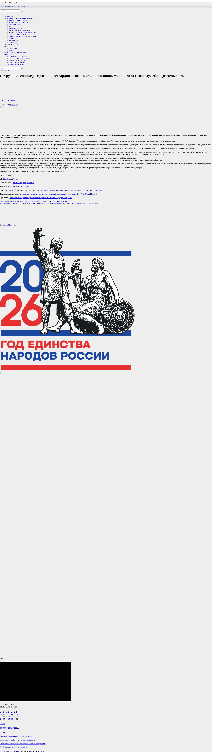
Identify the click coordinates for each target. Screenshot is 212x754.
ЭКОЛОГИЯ (14, 42)
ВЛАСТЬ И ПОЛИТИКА (18, 22)
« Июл (2, 724)
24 (1, 719)
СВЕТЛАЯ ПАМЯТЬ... (9, 728)
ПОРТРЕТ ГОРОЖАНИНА (19, 58)
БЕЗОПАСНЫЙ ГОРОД (18, 20)
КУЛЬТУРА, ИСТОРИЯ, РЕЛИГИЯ (22, 32)
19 (6, 717)
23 (17, 717)
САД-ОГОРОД (14, 48)
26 (6, 719)
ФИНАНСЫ (13, 40)
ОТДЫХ (7, 46)
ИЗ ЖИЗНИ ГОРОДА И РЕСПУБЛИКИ (19, 18)
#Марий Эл (13, 105)
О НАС (3, 732)
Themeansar (42, 751)
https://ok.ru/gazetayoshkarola (23, 183)
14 (12, 714)
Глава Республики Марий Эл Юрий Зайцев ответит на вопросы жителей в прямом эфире (69, 190)
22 (14, 717)
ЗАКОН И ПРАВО (16, 28)
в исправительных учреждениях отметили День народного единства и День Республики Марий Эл (60, 194)
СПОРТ (12, 38)
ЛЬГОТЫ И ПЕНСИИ (17, 34)
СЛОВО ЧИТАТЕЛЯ (17, 60)
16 (17, 714)
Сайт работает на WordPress (10, 751)
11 (4, 714)
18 (4, 717)
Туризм (11, 50)
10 (1, 714)
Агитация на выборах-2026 (14, 64)
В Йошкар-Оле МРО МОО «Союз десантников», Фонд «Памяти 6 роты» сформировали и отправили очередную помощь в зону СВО (50, 203)
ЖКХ (11, 26)
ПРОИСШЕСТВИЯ (12, 44)
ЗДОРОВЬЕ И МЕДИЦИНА (19, 30)
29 (14, 719)
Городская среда (15, 24)
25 (4, 719)
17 (1, 717)
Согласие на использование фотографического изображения (22, 744)
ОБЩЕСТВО (9, 54)
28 (12, 719)
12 (6, 714)
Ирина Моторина (9, 100)
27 (9, 719)
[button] (106, 188)
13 (9, 714)
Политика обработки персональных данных (16, 736)
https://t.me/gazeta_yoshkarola (18, 186)
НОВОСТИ (8, 16)
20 (9, 717)
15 (14, 714)
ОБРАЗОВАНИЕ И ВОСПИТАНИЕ (22, 36)
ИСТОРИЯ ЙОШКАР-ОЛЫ (15, 52)
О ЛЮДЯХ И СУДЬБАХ (18, 56)
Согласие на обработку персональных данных (17, 740)
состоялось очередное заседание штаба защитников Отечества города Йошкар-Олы (40, 198)
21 (12, 717)
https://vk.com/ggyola (10, 179)
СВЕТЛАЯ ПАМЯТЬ (17, 62)
